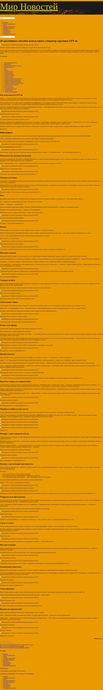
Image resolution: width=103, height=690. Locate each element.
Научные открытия (8, 28)
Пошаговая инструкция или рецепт (12, 65)
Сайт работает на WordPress (8, 673)
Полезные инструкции (9, 34)
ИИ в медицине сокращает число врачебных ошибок (14, 647)
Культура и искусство (9, 24)
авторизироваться (11, 644)
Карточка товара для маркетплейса (13, 78)
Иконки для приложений (11, 91)
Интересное (6, 32)
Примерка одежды (8, 71)
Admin (4, 650)
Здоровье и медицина (9, 26)
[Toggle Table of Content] (1, 60)
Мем (5, 68)
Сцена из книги (9, 85)
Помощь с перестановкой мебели (13, 81)
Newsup (21, 673)
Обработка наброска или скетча (12, 80)
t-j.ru (102, 638)
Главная (5, 22)
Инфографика (7, 64)
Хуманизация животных (11, 88)
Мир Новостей (29, 6)
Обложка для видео (9, 67)
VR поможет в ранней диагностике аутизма (12, 646)
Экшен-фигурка (9, 90)
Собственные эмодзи (9, 74)
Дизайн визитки (9, 77)
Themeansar (31, 673)
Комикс (6, 70)
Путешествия (7, 31)
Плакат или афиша (9, 75)
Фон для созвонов (9, 87)
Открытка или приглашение (12, 84)
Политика (6, 29)
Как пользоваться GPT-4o (10, 62)
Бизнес (5, 25)
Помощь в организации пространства (14, 83)
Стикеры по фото (8, 72)
